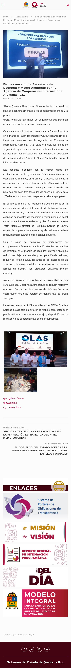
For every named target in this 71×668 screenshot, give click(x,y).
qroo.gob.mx (10, 402)
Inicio (5, 16)
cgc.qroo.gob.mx (12, 407)
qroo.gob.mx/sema (13, 398)
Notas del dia (22, 16)
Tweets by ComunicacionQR (18, 634)
